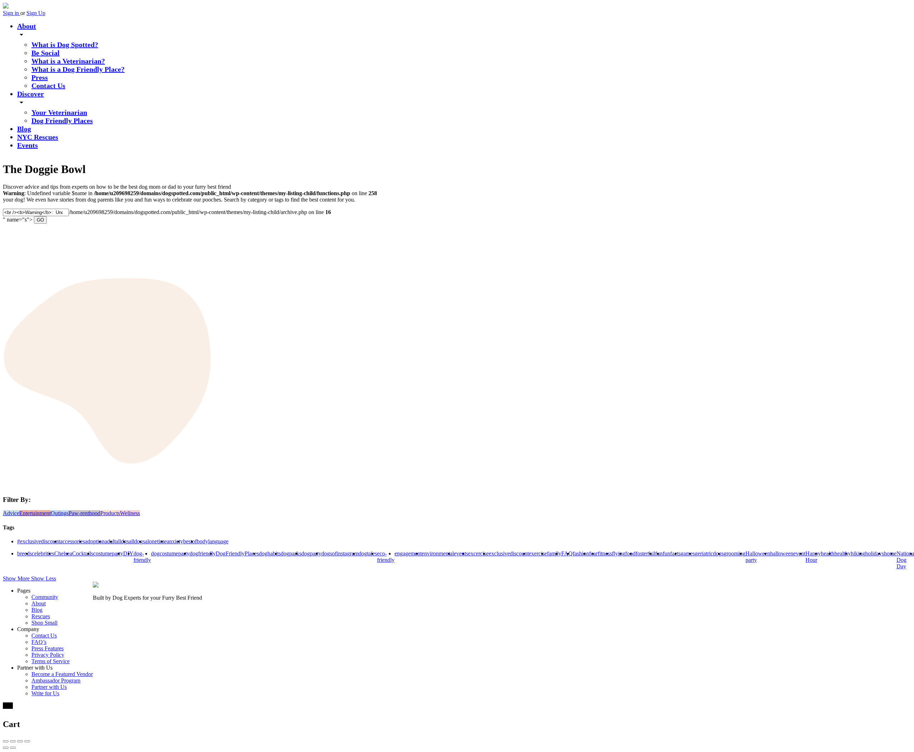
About (26, 26)
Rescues (40, 616)
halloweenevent (787, 553)
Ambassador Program (55, 680)
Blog (24, 129)
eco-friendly (386, 556)
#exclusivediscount (38, 541)
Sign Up (35, 13)
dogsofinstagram (339, 553)
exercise (538, 553)
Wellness (130, 513)
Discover (30, 94)
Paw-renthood (84, 513)
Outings (60, 513)
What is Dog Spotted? (64, 45)
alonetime (156, 541)
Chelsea (63, 553)
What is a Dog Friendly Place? (78, 69)
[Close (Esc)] (6, 741)
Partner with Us (49, 687)
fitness (605, 553)
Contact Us (48, 86)
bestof (190, 541)
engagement (408, 553)
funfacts (672, 553)
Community (44, 597)
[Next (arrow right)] (13, 748)
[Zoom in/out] (27, 741)
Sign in (11, 13)
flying (618, 553)
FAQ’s (38, 642)
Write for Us (45, 693)
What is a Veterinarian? (68, 61)
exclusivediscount (509, 553)
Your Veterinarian (59, 112)
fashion (581, 553)
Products (110, 513)
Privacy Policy (47, 655)
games (688, 553)
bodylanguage (212, 541)
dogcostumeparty (170, 553)
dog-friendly (142, 556)
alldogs (137, 541)
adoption (95, 541)
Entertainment (35, 513)
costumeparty (108, 553)
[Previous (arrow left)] (6, 748)
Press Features (47, 648)
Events (27, 145)
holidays (874, 553)
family (554, 553)
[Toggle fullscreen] (20, 741)
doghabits (270, 553)
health (827, 553)
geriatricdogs (709, 553)
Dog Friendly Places (62, 121)
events (461, 553)
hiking (858, 553)
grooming (734, 553)
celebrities (43, 553)
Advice (11, 513)
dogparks (291, 553)
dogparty (311, 553)
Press (39, 77)
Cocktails (82, 553)
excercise (478, 553)
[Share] (13, 741)
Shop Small (44, 623)
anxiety (175, 541)
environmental (438, 553)
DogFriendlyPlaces (237, 553)
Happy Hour (813, 556)
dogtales (367, 553)
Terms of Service (50, 661)
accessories (72, 541)
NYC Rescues (37, 137)
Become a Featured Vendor (62, 674)
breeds (24, 553)
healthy (842, 553)
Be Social (45, 53)
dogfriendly (203, 553)
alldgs (122, 541)
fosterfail (645, 553)
